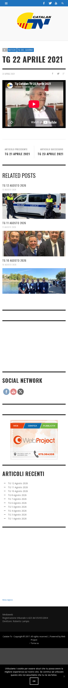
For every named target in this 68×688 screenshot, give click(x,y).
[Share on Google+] (63, 73)
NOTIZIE (12, 50)
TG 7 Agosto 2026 (17, 498)
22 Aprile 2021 (8, 73)
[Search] (6, 3)
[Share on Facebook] (52, 73)
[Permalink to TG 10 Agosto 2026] (34, 281)
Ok (34, 681)
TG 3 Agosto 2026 (17, 514)
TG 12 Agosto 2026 (14, 185)
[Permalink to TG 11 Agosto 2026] (34, 243)
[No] (64, 676)
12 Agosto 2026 (9, 189)
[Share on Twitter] (58, 73)
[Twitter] (50, 3)
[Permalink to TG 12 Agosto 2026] (34, 206)
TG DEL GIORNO (25, 50)
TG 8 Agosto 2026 (17, 495)
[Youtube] (56, 3)
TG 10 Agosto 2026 (14, 260)
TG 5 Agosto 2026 (17, 506)
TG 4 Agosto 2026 (17, 510)
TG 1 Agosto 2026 (17, 518)
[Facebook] (44, 3)
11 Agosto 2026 (9, 227)
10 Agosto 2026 (9, 264)
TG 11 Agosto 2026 (14, 223)
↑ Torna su (34, 643)
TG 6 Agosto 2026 (17, 502)
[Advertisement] (26, 346)
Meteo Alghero (7, 600)
